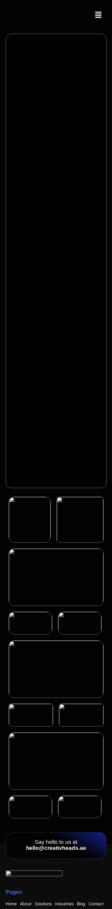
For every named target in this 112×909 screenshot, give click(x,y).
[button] (98, 15)
